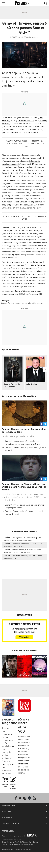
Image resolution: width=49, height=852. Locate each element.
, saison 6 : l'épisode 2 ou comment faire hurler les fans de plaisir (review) (25, 143)
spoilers (40, 303)
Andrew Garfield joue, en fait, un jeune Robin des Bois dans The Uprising (22, 551)
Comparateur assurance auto (11, 840)
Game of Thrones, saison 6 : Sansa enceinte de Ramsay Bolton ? (24, 430)
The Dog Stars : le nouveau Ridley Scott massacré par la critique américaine (22, 538)
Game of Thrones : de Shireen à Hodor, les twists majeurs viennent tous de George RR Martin (24, 487)
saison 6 (18, 303)
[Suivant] (45, 369)
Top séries (6, 812)
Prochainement (9, 806)
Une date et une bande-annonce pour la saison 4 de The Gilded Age (23, 544)
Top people (7, 818)
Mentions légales (7, 849)
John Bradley (31, 384)
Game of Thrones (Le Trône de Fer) (12, 385)
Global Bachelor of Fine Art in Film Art (15, 842)
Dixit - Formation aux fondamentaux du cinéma (17, 844)
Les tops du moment (11, 824)
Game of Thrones (7, 303)
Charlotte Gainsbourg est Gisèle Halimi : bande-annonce (23, 557)
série (34, 303)
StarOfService (33, 842)
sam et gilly (26, 303)
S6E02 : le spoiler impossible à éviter (24, 217)
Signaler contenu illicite (23, 849)
